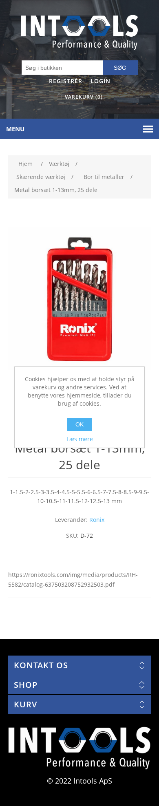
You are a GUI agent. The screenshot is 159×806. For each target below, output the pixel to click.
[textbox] (62, 67)
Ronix (96, 519)
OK (79, 424)
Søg (120, 67)
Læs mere (79, 439)
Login (100, 81)
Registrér (65, 81)
